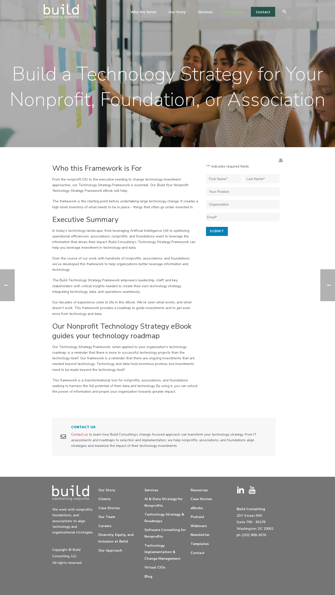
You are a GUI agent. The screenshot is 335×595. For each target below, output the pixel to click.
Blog (148, 576)
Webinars (199, 526)
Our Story (177, 11)
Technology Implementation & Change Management (162, 552)
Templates (200, 544)
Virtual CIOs (154, 567)
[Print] (281, 160)
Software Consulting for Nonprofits (165, 533)
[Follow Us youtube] (252, 490)
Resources (234, 11)
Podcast (197, 517)
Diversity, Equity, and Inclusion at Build (116, 538)
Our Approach (110, 550)
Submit (217, 231)
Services (205, 11)
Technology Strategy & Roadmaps (164, 517)
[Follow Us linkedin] (241, 490)
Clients (104, 499)
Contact (263, 11)
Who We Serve (143, 11)
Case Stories (109, 508)
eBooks (197, 508)
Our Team (106, 517)
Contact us (79, 434)
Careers (104, 526)
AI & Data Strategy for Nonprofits (163, 502)
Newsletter (200, 534)
